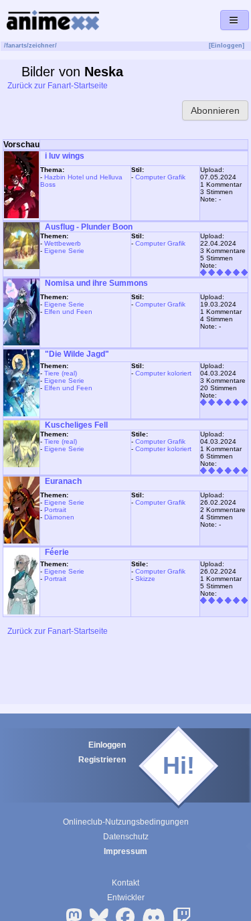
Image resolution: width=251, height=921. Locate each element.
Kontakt (125, 883)
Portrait (55, 509)
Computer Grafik (160, 177)
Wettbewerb (62, 243)
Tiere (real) (60, 373)
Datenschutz (126, 836)
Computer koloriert (163, 373)
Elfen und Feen (68, 311)
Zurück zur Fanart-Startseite (56, 85)
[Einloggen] (226, 45)
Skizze (145, 578)
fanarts (16, 45)
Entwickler (126, 897)
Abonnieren (215, 110)
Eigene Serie (64, 250)
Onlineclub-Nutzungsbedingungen (126, 822)
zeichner (42, 45)
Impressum (125, 851)
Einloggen (107, 745)
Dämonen (59, 517)
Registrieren (102, 759)
